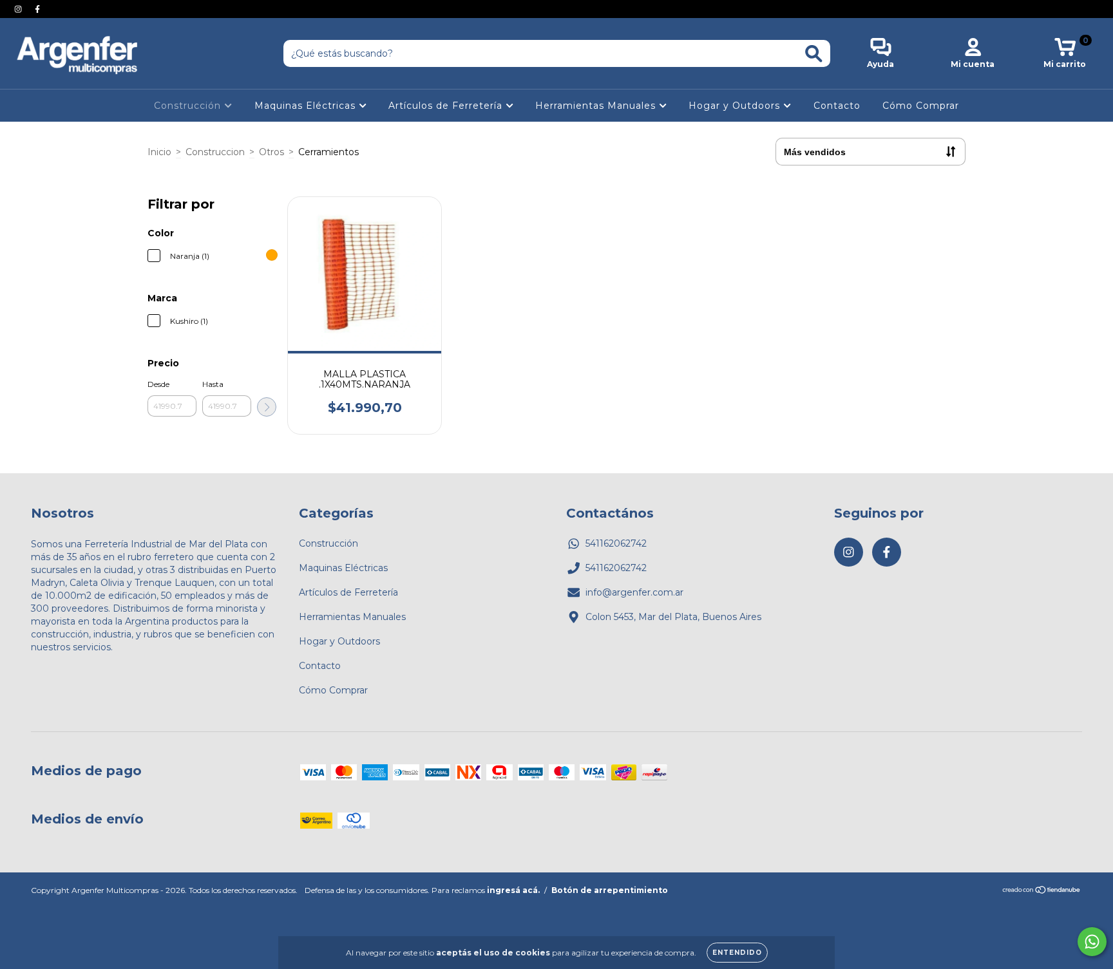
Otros (271, 152)
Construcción (189, 105)
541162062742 (616, 543)
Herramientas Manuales (597, 105)
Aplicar (266, 407)
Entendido (737, 952)
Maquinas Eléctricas (306, 105)
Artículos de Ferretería (447, 105)
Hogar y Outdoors (736, 105)
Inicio (159, 152)
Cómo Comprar (920, 105)
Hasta (213, 384)
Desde (158, 384)
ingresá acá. (513, 890)
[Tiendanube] (1042, 891)
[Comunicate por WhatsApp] (1092, 941)
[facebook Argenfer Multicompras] (37, 9)
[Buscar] (814, 54)
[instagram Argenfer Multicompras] (19, 9)
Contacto (837, 105)
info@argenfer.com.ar (634, 592)
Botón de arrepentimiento (609, 890)
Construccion (215, 152)
